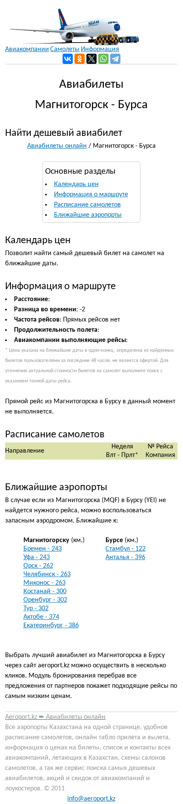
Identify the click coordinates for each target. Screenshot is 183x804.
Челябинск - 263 (47, 574)
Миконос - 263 (44, 583)
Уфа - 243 (36, 557)
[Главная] (72, 22)
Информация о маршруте (91, 194)
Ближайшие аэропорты (88, 215)
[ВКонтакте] (68, 59)
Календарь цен (76, 184)
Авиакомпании (27, 49)
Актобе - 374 (41, 617)
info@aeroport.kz (91, 798)
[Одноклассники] (79, 59)
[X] (91, 59)
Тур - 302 (36, 608)
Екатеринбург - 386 (51, 625)
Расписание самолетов (87, 204)
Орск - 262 (38, 566)
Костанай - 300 (44, 591)
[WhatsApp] (103, 59)
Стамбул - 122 (126, 549)
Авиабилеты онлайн (57, 146)
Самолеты (65, 49)
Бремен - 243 (42, 549)
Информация (100, 49)
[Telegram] (115, 59)
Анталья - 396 (125, 557)
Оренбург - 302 (45, 600)
